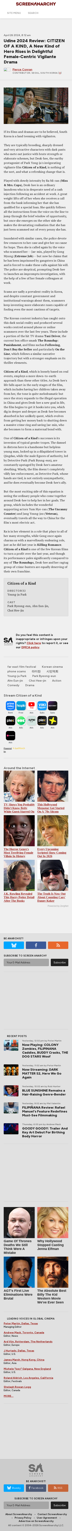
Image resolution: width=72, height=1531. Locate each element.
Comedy (13, 685)
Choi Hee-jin (37, 680)
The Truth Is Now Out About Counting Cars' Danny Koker (51, 897)
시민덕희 (52, 671)
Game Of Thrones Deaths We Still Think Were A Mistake (18, 1247)
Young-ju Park (16, 676)
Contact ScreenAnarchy (52, 1514)
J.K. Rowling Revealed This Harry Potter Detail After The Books (19, 897)
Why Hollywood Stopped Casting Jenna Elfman (50, 1245)
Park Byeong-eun (44, 676)
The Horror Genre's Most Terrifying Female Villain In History (18, 853)
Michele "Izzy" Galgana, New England (27, 1368)
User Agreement (47, 1517)
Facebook (37, 1488)
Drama (29, 685)
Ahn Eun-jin (15, 680)
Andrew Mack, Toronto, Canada (24, 1332)
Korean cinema (52, 666)
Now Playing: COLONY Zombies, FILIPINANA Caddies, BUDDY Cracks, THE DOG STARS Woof (45, 1050)
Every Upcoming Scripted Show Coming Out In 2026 (51, 853)
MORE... (8, 1396)
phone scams (16, 671)
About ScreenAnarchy (18, 1514)
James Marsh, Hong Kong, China (24, 1359)
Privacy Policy (23, 1517)
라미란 (36, 671)
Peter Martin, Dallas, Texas (21, 1323)
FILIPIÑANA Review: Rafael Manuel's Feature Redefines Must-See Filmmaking (44, 1111)
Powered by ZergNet (58, 906)
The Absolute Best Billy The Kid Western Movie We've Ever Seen (51, 1296)
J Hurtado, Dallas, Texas (19, 1350)
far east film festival (21, 666)
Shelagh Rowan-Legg (17, 1387)
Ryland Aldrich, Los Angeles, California (28, 1377)
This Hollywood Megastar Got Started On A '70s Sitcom (50, 808)
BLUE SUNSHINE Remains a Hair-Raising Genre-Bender (44, 1092)
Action (56, 680)
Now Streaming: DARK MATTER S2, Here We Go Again (41, 1073)
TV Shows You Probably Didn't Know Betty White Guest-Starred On (19, 808)
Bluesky (16, 1488)
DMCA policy (30, 647)
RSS (60, 1488)
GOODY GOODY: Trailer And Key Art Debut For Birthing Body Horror (45, 1132)
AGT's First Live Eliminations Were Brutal (18, 1294)
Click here (34, 643)
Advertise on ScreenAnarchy (36, 1521)
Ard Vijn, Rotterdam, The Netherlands (28, 1341)
